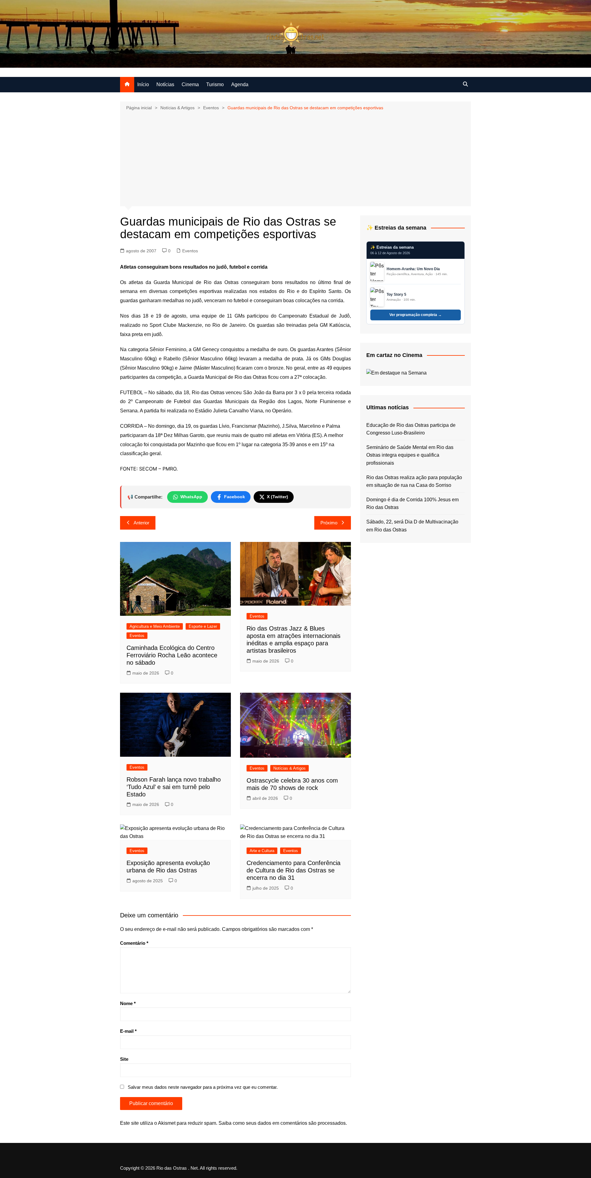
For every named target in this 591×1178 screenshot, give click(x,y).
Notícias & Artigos (289, 768)
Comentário (134, 943)
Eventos (190, 250)
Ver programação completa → (415, 315)
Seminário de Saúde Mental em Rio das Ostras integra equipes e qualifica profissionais (409, 455)
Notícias (165, 84)
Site (124, 1059)
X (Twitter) (277, 496)
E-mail (128, 1031)
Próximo (328, 522)
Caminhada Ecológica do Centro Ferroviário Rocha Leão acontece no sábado (172, 655)
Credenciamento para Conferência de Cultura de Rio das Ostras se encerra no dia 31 (293, 870)
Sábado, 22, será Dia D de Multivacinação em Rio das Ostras (412, 525)
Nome (128, 1003)
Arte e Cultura (262, 850)
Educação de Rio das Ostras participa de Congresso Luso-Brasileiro (411, 429)
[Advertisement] (295, 158)
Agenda (239, 84)
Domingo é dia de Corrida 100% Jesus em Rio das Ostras (412, 503)
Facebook (234, 496)
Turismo (215, 84)
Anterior (141, 522)
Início (143, 84)
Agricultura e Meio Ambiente (155, 626)
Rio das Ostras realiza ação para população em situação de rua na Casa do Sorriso (414, 481)
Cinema (190, 84)
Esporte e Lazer (203, 626)
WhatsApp (191, 496)
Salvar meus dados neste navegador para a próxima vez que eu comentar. (203, 1087)
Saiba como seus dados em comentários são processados (282, 1123)
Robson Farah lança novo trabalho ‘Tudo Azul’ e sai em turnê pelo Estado (174, 787)
